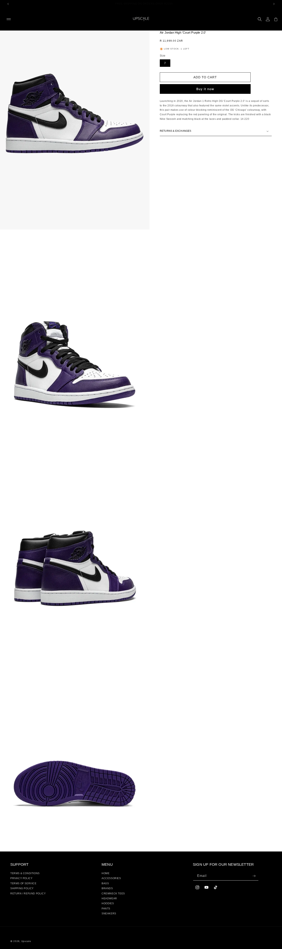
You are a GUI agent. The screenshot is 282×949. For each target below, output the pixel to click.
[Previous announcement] (8, 4)
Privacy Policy (21, 878)
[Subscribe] (253, 876)
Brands (107, 888)
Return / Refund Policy (28, 893)
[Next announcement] (273, 4)
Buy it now (205, 89)
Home (105, 873)
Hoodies (108, 903)
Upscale (26, 941)
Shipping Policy (22, 888)
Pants (106, 908)
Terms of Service (23, 883)
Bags (105, 883)
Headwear (109, 898)
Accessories (111, 878)
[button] (8, 19)
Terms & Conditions (25, 873)
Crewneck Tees (113, 893)
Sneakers (109, 913)
